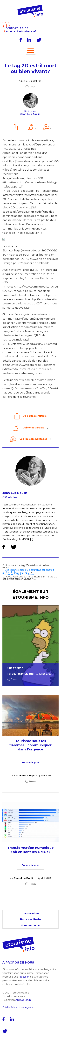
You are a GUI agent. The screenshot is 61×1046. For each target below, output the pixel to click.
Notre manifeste (30, 919)
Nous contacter (30, 925)
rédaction (24, 976)
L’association (30, 913)
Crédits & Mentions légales (17, 1007)
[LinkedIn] (29, 40)
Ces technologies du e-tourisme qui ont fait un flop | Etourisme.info (28, 571)
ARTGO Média (23, 999)
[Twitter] (39, 40)
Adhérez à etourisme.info (21, 31)
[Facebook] (21, 40)
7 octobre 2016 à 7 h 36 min (18, 574)
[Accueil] (30, 6)
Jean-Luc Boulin (14, 493)
